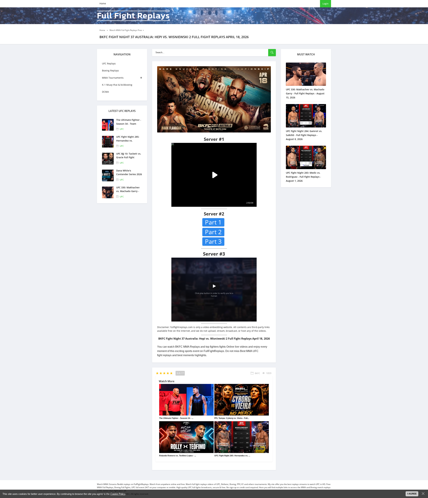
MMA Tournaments (113, 77)
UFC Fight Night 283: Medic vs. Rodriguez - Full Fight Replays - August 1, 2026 (303, 176)
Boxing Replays (110, 70)
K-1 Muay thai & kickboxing (117, 84)
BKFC (257, 373)
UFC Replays (109, 63)
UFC (122, 128)
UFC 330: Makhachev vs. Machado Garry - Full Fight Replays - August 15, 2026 (305, 93)
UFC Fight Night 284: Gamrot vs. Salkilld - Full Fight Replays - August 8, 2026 (304, 135)
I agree (412, 493)
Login (326, 3)
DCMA (105, 91)
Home (102, 3)
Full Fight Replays (133, 16)
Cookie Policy (117, 493)
